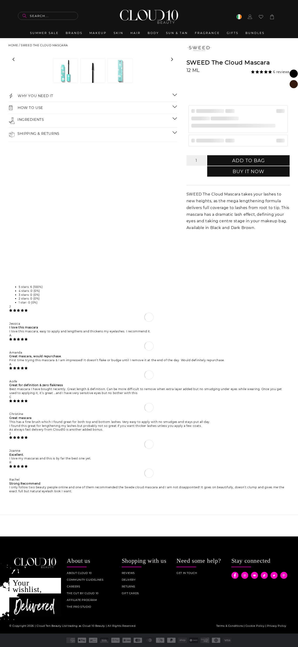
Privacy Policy (276, 625)
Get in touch (186, 573)
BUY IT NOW (248, 171)
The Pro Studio (79, 607)
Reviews (128, 573)
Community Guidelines (85, 580)
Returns (128, 586)
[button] (262, 72)
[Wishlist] (261, 16)
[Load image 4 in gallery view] (120, 70)
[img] (18, 310)
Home (13, 45)
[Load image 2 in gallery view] (92, 70)
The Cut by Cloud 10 (82, 593)
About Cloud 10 (79, 573)
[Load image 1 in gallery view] (65, 70)
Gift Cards (130, 593)
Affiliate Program (82, 600)
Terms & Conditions (229, 625)
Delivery (129, 580)
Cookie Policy (255, 625)
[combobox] (48, 16)
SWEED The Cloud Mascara (44, 45)
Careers (73, 586)
